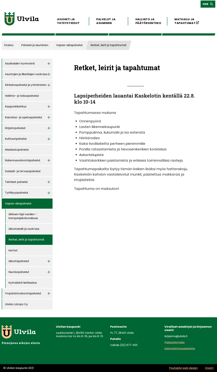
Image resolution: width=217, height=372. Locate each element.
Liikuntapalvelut (18, 261)
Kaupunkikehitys (15, 106)
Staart (209, 368)
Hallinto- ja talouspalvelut (22, 96)
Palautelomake (174, 342)
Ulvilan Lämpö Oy (16, 304)
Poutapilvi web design (183, 368)
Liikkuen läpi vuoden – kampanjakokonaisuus (23, 216)
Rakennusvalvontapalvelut (22, 160)
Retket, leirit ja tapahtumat (26, 239)
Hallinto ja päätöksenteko (147, 21)
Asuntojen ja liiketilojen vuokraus (26, 74)
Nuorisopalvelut (18, 272)
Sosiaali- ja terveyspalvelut (23, 171)
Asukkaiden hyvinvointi (20, 63)
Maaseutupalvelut (17, 150)
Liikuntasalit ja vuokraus (23, 229)
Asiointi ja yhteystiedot (68, 21)
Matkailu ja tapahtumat (186, 21)
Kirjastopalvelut (15, 128)
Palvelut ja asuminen (106, 21)
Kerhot (13, 250)
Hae (207, 4)
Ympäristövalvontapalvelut (23, 293)
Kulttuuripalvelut (16, 139)
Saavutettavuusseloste (179, 348)
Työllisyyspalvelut (16, 193)
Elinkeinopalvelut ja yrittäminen (25, 85)
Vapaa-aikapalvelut (18, 203)
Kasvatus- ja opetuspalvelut (23, 117)
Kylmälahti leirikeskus (22, 283)
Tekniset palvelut (16, 182)
